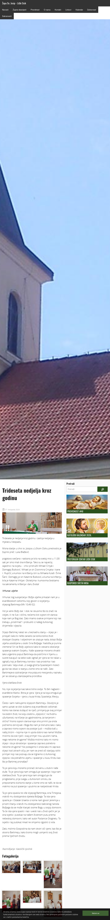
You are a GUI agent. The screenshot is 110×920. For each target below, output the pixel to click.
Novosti (5, 9)
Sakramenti (7, 16)
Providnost (35, 9)
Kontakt (58, 9)
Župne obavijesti (19, 9)
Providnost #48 (75, 511)
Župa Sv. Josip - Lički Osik (14, 3)
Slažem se (95, 913)
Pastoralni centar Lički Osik (81, 559)
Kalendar (79, 9)
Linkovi (68, 9)
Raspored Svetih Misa (78, 583)
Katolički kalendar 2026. (79, 535)
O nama (47, 9)
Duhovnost (91, 9)
